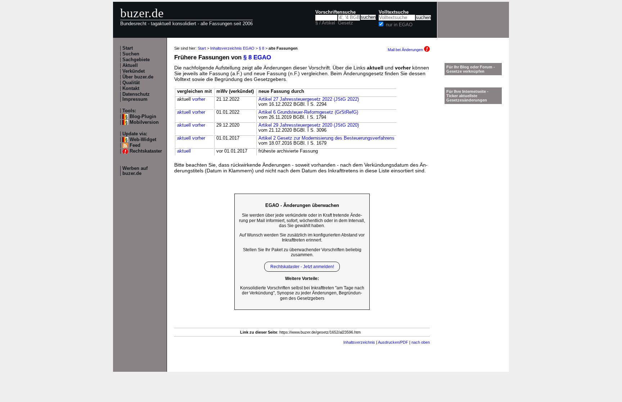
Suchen (130, 54)
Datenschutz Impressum (136, 97)
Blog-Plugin (143, 116)
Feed (135, 145)
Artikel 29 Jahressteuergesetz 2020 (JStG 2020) (308, 125)
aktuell (184, 112)
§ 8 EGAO (257, 57)
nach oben (420, 342)
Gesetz (345, 23)
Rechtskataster (146, 151)
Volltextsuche (394, 12)
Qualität (131, 82)
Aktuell (130, 65)
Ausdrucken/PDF (393, 342)
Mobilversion (144, 122)
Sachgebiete (136, 59)
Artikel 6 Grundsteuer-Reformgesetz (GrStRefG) (308, 112)
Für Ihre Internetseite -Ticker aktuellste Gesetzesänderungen (467, 95)
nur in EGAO (399, 24)
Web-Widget (143, 139)
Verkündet (133, 71)
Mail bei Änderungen (406, 50)
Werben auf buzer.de (135, 171)
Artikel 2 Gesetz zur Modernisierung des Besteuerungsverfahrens (326, 138)
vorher (198, 99)
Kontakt (130, 88)
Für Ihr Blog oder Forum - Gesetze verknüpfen (470, 69)
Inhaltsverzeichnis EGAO (232, 48)
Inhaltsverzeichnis (359, 342)
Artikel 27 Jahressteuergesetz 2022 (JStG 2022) (308, 99)
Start (127, 48)
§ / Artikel (325, 23)
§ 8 (261, 48)
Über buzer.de (137, 77)
